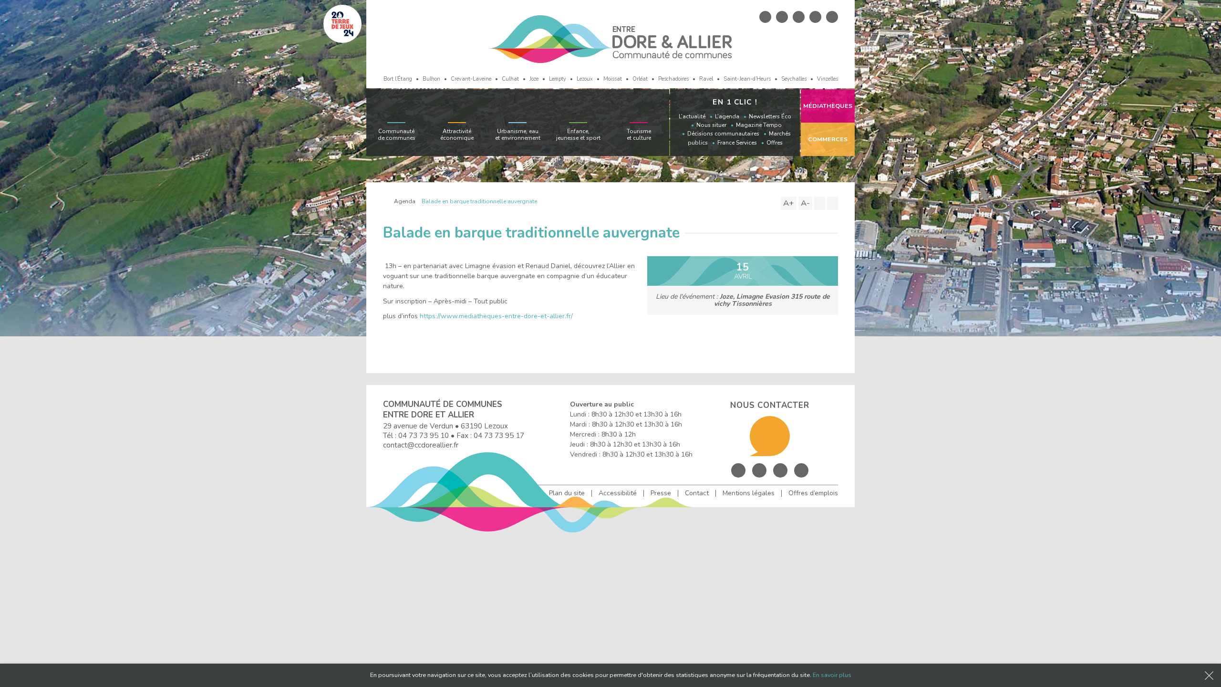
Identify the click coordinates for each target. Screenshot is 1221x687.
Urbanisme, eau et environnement (517, 134)
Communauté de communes (396, 134)
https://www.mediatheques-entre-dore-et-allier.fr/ (496, 316)
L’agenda (727, 116)
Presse (661, 493)
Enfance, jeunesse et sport (578, 134)
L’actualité (692, 116)
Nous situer (711, 125)
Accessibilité (618, 493)
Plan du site (567, 493)
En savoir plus (832, 675)
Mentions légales (749, 493)
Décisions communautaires (723, 133)
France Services (737, 142)
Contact (697, 493)
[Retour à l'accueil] (385, 201)
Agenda (404, 201)
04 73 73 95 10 (423, 435)
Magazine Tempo (759, 125)
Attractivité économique (457, 134)
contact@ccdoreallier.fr (420, 445)
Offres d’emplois (813, 493)
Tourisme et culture (639, 134)
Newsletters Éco (770, 116)
